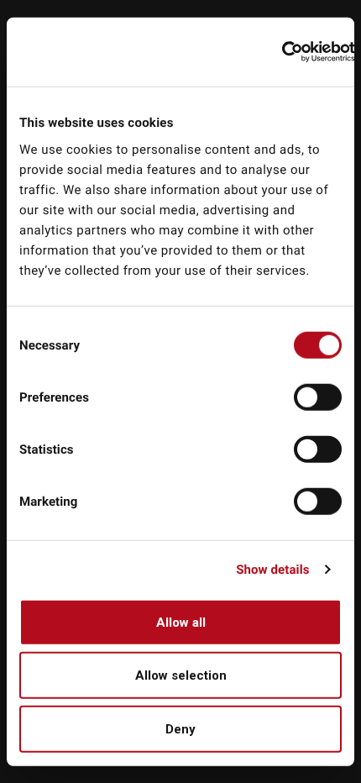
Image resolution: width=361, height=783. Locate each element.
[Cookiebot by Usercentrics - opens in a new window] (296, 52)
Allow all (181, 621)
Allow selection (181, 675)
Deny (180, 728)
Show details (272, 569)
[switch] (318, 396)
